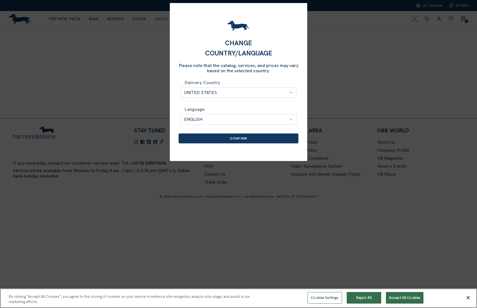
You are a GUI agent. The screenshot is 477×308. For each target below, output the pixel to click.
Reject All (364, 297)
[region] (238, 298)
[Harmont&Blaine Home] (238, 25)
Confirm (238, 138)
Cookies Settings (324, 297)
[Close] (468, 297)
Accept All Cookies (404, 297)
